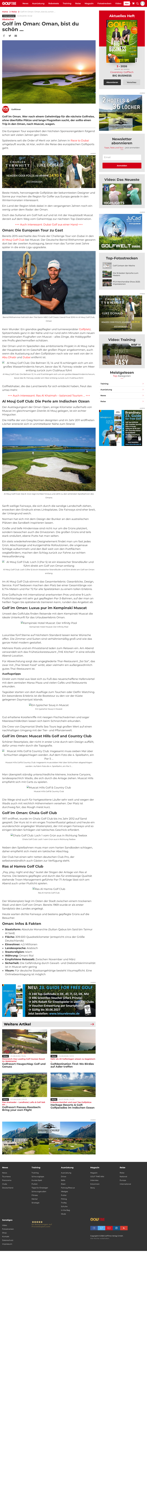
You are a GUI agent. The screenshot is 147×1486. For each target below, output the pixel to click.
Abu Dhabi (9, 357)
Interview (94, 1180)
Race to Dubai (80, 140)
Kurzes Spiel (37, 1180)
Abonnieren (112, 82)
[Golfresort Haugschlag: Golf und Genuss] (24, 1041)
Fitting (64, 1199)
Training (67, 3)
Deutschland (7, 1188)
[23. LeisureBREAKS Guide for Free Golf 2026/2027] (49, 1000)
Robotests (53, 3)
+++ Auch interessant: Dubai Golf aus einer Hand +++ (49, 224)
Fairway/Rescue (68, 1188)
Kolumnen (94, 1184)
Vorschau (131, 82)
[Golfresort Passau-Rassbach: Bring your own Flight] (24, 1085)
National (123, 1176)
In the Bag (65, 1210)
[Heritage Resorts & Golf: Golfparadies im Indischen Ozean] (73, 1085)
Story (92, 1188)
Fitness (35, 1195)
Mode (63, 1214)
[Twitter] (10, 36)
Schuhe (64, 1206)
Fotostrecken (104, 3)
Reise (78, 3)
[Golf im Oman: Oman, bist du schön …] (121, 194)
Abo (127, 3)
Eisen (63, 1184)
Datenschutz (7, 1240)
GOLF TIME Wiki (97, 1176)
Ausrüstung (38, 3)
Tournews (6, 1176)
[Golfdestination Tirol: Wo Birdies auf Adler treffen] (73, 1041)
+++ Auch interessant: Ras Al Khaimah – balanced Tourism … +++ (49, 395)
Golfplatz (85, 329)
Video (118, 3)
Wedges (64, 1191)
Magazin (89, 3)
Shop (4, 1233)
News (25, 3)
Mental (34, 1199)
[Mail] (16, 36)
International (8, 16)
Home (5, 12)
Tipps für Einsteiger (40, 1188)
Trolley (64, 1203)
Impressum (7, 1244)
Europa (123, 1180)
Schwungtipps (38, 1176)
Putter (64, 1195)
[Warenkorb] (133, 4)
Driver (63, 1176)
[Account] (142, 5)
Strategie (35, 1203)
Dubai (27, 357)
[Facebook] (4, 36)
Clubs (4, 1184)
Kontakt (5, 1236)
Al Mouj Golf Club (13, 239)
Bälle (63, 1180)
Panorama (6, 1180)
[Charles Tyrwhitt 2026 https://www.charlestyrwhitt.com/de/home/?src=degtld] (49, 171)
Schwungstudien (39, 1191)
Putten (35, 1184)
